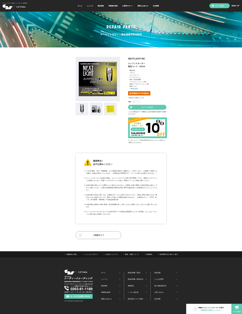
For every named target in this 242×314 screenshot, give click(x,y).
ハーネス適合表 (133, 292)
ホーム (80, 6)
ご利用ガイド (98, 235)
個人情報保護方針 (160, 286)
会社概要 (156, 6)
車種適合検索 (134, 88)
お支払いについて (112, 254)
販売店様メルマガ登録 (135, 299)
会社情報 (157, 299)
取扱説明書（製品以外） (136, 279)
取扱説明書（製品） (134, 272)
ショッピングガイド (91, 254)
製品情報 (101, 6)
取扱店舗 (157, 272)
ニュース (90, 6)
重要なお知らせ (143, 6)
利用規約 (149, 254)
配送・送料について (132, 254)
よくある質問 (158, 279)
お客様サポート (127, 6)
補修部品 (131, 286)
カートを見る (219, 6)
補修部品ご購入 (72, 254)
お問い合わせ (158, 292)
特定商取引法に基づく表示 (169, 254)
